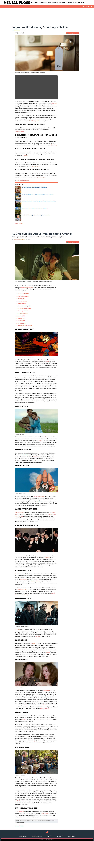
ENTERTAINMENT (52, 2)
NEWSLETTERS (49, 834)
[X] (83, 6)
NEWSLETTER (34, 2)
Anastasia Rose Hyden (19, 239)
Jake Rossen (17, 30)
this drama (45, 437)
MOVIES (21, 826)
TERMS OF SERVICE (23, 836)
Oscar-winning (25, 455)
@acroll (26, 155)
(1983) (21, 316)
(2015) (21, 298)
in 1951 (40, 440)
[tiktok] (88, 6)
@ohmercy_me (41, 177)
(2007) (22, 323)
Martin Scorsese (19, 512)
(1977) (21, 318)
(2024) (22, 301)
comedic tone (23, 579)
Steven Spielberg (45, 813)
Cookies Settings (71, 836)
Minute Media (44, 839)
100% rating (35, 742)
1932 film (32, 643)
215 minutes (36, 457)
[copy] (23, 33)
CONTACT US (34, 834)
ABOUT (20, 834)
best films (37, 636)
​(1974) (24, 308)
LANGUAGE (76, 2)
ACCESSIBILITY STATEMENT (37, 836)
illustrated (54, 103)
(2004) (21, 320)
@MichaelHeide (20, 131)
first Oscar (46, 558)
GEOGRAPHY (62, 2)
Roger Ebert (28, 705)
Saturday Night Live (39, 496)
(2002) (24, 306)
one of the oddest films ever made (45, 705)
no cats (47, 362)
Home (16, 223)
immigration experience (26, 287)
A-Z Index (59, 836)
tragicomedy (46, 690)
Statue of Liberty (35, 581)
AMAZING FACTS (43, 2)
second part (22, 556)
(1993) (22, 303)
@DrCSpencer (36, 166)
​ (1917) (23, 311)
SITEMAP (48, 836)
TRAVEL (21, 223)
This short (17, 574)
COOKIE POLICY (71, 834)
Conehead (39, 502)
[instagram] (86, 6)
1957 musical (20, 811)
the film (48, 652)
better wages (29, 387)
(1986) (23, 293)
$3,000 (24, 719)
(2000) (23, 296)
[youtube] (91, 6)
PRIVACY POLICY (60, 834)
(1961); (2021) (25, 325)
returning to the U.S (23, 589)
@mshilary (54, 145)
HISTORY (70, 2)
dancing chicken (44, 709)
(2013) (23, 313)
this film (50, 378)
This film (17, 629)
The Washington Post (34, 121)
